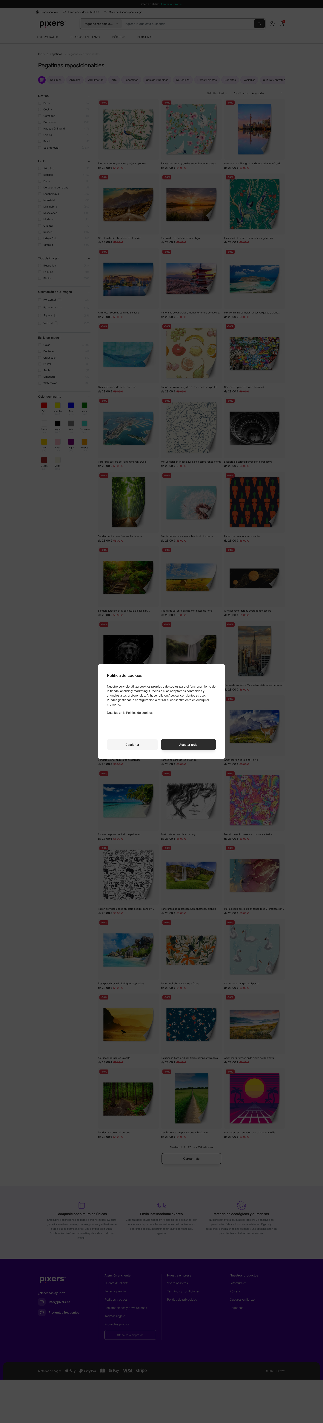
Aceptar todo (188, 744)
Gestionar (132, 744)
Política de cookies (139, 712)
